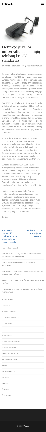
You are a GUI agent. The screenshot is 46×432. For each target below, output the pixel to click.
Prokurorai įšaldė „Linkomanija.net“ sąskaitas (34, 233)
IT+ (3, 330)
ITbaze (7, 4)
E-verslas (6, 306)
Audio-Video (7, 300)
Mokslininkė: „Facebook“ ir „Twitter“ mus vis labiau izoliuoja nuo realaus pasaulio (10, 236)
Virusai (5, 383)
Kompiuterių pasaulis (11, 342)
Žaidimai (5, 389)
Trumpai (5, 377)
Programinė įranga (10, 360)
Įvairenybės (7, 336)
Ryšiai (4, 366)
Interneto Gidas (9, 312)
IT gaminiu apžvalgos (11, 318)
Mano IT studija (9, 348)
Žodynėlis (6, 395)
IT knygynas (7, 324)
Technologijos (8, 371)
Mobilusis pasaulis (34, 66)
